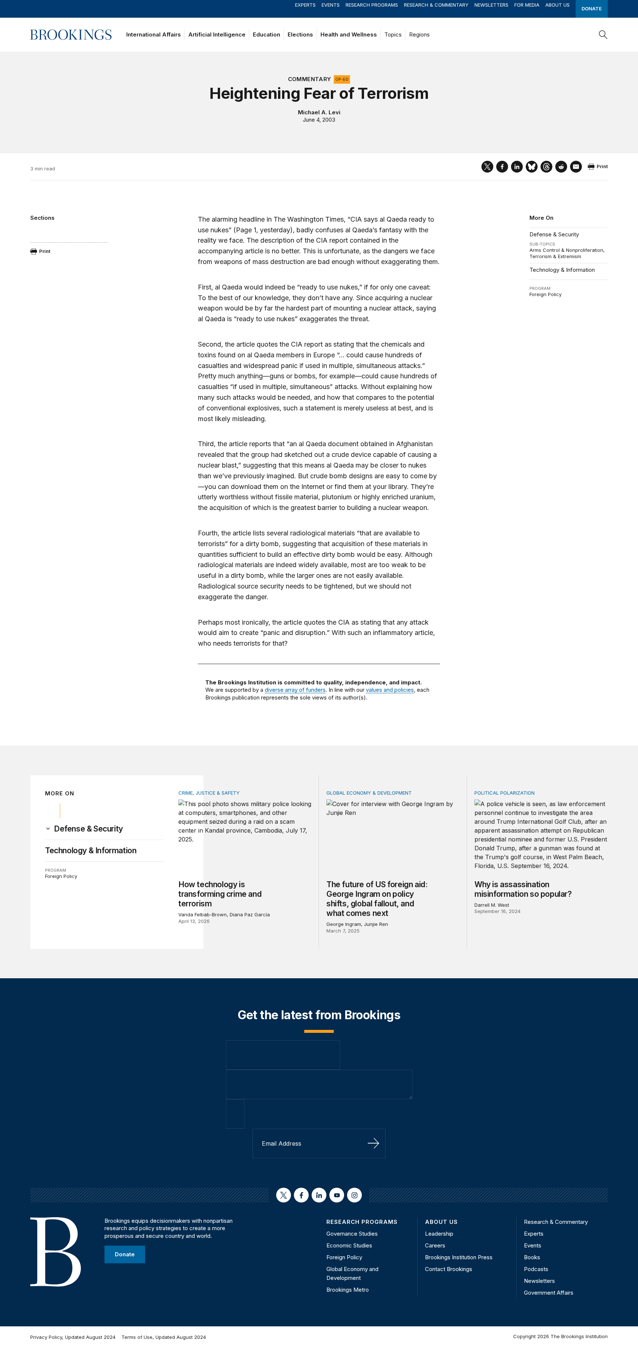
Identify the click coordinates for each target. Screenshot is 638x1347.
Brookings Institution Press (459, 1257)
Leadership (439, 1233)
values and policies (390, 689)
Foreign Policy (545, 294)
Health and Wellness (348, 34)
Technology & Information (562, 269)
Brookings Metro (347, 1289)
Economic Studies (349, 1245)
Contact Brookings (448, 1269)
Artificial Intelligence (217, 34)
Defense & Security (554, 234)
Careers (435, 1245)
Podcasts (536, 1269)
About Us (557, 5)
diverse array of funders (295, 689)
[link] (88, 829)
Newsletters (491, 5)
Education (266, 34)
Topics (393, 34)
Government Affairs (548, 1292)
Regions (419, 34)
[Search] (603, 34)
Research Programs (372, 5)
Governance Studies (352, 1233)
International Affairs (153, 34)
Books (532, 1257)
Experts (305, 5)
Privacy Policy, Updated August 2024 (73, 1337)
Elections (300, 34)
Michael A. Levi (319, 112)
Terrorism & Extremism (555, 256)
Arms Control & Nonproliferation (566, 250)
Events (331, 5)
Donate (592, 8)
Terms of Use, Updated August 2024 (163, 1337)
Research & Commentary (436, 5)
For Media (526, 5)
